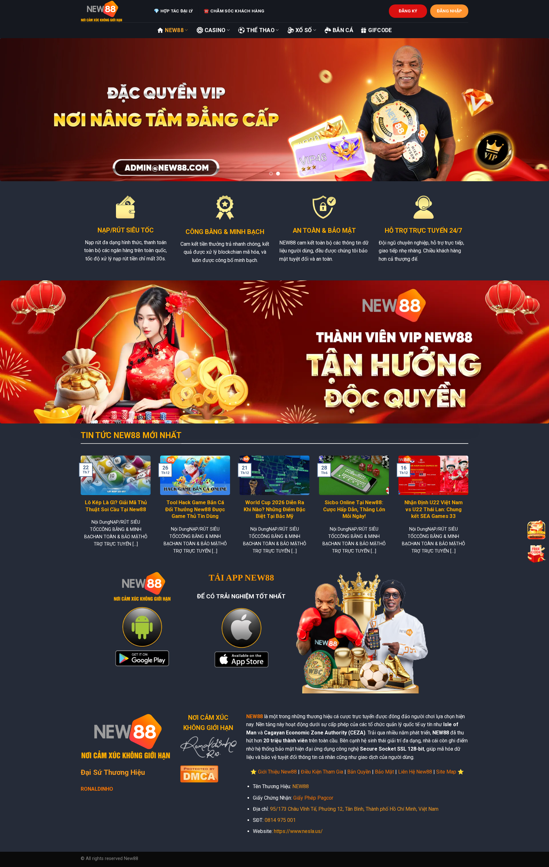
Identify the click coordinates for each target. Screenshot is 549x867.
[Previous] (19, 109)
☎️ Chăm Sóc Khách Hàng (234, 10)
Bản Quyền (359, 772)
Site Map (446, 772)
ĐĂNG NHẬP (449, 10)
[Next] (530, 109)
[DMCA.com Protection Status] (199, 773)
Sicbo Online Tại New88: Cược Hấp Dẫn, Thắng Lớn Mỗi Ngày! (354, 509)
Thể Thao (260, 30)
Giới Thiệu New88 (277, 772)
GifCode (380, 30)
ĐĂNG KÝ (408, 10)
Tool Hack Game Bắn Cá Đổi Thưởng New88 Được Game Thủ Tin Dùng (195, 509)
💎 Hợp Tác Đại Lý (173, 10)
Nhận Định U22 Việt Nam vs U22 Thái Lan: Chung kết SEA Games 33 (433, 509)
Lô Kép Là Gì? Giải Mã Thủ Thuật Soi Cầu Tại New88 (116, 506)
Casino (215, 30)
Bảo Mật (384, 772)
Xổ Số (303, 30)
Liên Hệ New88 (415, 772)
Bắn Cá (343, 30)
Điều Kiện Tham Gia (322, 772)
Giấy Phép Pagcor (313, 798)
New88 (174, 30)
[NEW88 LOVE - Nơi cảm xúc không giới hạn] (112, 11)
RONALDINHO (97, 789)
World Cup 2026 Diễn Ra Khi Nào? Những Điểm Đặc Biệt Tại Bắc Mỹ (274, 509)
